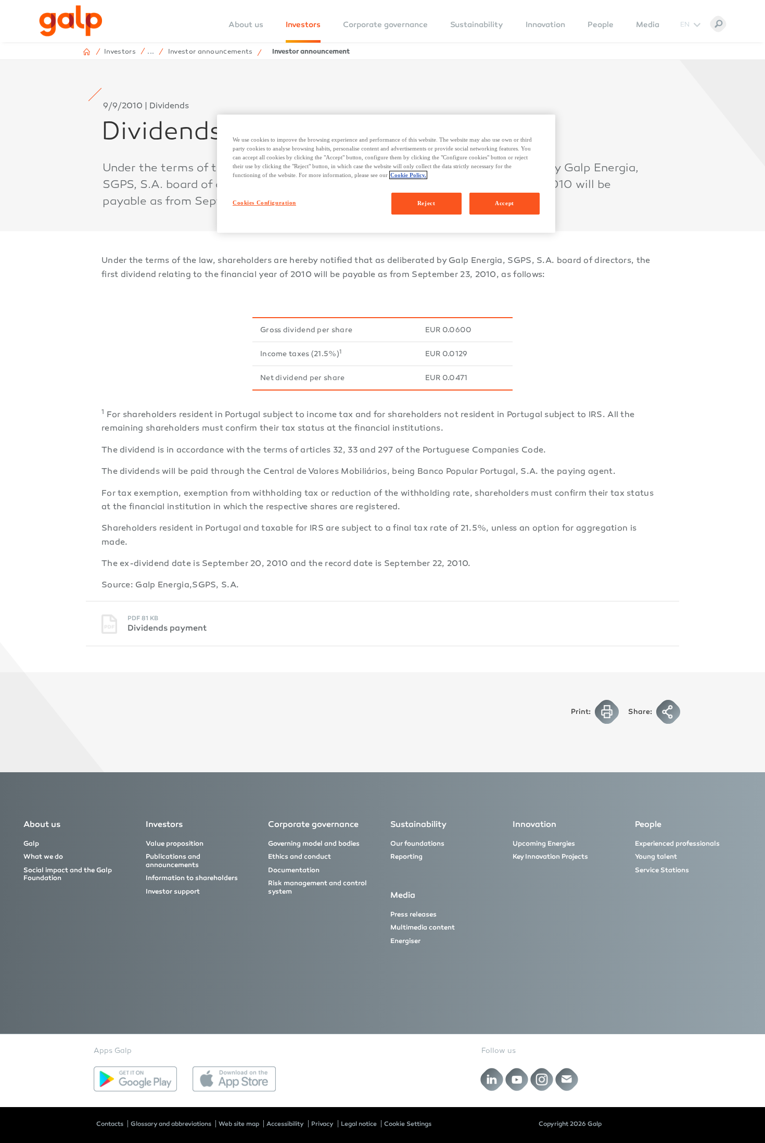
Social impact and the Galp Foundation (67, 874)
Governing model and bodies (314, 843)
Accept (504, 203)
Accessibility (285, 1123)
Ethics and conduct (299, 856)
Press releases (413, 914)
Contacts (109, 1123)
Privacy (322, 1123)
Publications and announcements (173, 860)
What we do (43, 856)
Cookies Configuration (264, 202)
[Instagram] (542, 1080)
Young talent (656, 856)
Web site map (239, 1123)
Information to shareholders (192, 878)
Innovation (545, 24)
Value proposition (174, 843)
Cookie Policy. (408, 175)
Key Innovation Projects (550, 856)
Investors (303, 24)
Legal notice (359, 1123)
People (601, 24)
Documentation (294, 870)
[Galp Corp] (70, 20)
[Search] (718, 24)
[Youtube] (517, 1080)
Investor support (173, 891)
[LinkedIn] (492, 1080)
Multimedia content (422, 927)
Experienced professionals (677, 843)
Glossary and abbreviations (171, 1123)
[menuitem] (245, 31)
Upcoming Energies (544, 843)
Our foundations (417, 843)
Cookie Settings (407, 1123)
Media (647, 24)
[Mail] (567, 1080)
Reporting (406, 856)
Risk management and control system (317, 887)
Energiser (405, 941)
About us (41, 824)
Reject (426, 203)
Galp (31, 843)
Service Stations (662, 870)
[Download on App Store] (234, 1079)
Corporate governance (385, 24)
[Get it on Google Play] (135, 1079)
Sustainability (476, 24)
